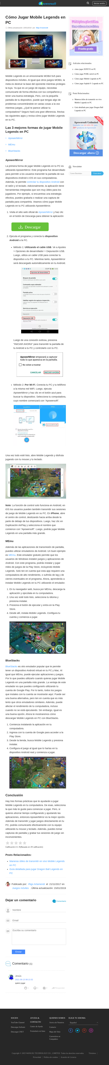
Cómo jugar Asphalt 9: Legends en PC (89, 84)
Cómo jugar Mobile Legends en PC (88, 79)
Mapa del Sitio (54, 1032)
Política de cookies (51, 1057)
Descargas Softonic (18, 1027)
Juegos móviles (20, 888)
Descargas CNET (17, 1032)
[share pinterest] (84, 1030)
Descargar (33, 227)
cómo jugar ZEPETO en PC (85, 69)
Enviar (18, 952)
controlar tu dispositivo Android (43, 182)
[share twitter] (77, 1030)
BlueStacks (14, 151)
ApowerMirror (15, 138)
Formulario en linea (37, 1031)
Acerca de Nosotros (56, 1023)
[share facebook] (71, 1030)
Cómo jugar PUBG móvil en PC (87, 74)
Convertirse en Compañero (54, 1037)
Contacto (52, 1027)
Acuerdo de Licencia (68, 1057)
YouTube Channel (17, 1023)
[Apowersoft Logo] (47, 3)
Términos (92, 1053)
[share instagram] (91, 1030)
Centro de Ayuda (36, 1027)
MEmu (11, 144)
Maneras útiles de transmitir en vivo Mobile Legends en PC (88, 101)
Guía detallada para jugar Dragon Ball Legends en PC (89, 109)
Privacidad (37, 1057)
